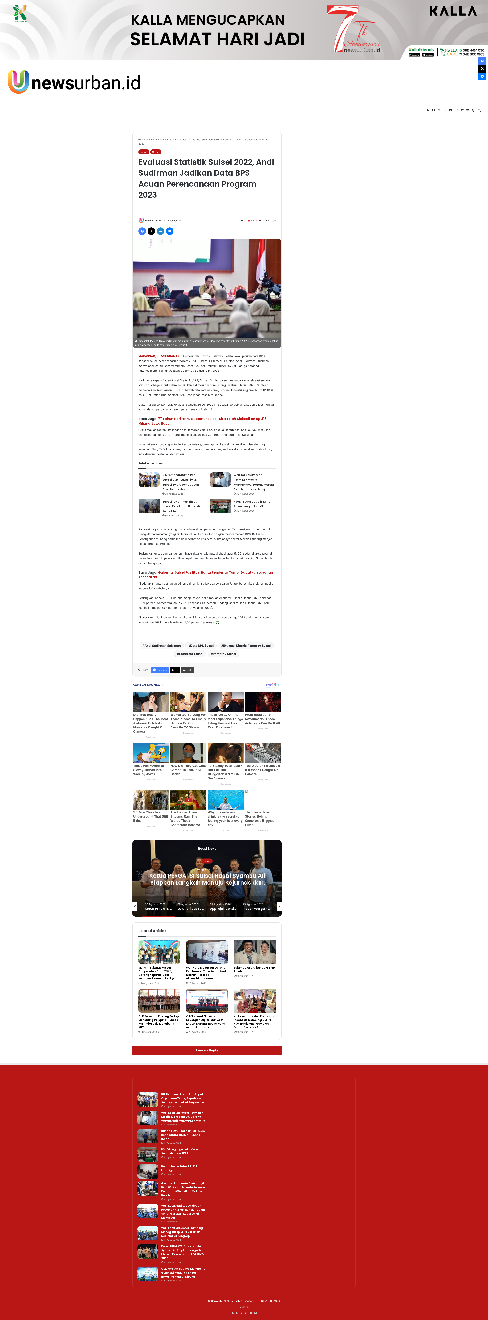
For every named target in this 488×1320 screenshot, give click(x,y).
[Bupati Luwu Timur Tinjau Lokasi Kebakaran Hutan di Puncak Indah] (149, 506)
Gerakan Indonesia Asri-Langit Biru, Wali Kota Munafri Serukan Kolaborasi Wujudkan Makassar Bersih (183, 1189)
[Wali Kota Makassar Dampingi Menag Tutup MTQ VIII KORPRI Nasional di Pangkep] (147, 1233)
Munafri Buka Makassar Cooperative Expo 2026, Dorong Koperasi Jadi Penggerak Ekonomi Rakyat (157, 973)
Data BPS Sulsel (202, 645)
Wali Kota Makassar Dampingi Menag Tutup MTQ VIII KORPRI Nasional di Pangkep (182, 1232)
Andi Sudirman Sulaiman (162, 645)
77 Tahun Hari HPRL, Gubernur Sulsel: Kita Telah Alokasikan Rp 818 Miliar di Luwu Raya (202, 421)
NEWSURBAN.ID (168, 356)
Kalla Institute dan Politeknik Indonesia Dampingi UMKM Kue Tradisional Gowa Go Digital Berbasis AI (254, 1021)
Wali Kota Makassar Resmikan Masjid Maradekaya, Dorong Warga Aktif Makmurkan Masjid (183, 1117)
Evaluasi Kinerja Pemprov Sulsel (247, 645)
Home (144, 139)
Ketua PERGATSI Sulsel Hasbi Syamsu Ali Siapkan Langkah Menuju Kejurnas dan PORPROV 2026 (182, 1252)
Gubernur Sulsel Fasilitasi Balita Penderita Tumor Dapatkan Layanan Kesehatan (205, 574)
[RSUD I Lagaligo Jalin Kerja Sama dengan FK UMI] (220, 506)
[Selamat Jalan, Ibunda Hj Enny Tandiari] (255, 952)
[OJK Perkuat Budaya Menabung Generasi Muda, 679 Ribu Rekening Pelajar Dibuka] (147, 1274)
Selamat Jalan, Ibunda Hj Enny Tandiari (254, 969)
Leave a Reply (207, 1050)
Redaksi (244, 1307)
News (154, 139)
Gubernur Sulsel (191, 654)
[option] (207, 878)
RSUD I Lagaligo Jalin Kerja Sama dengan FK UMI (179, 1151)
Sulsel (155, 151)
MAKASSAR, (147, 356)
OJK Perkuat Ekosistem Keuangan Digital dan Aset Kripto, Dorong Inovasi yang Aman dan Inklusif (205, 1021)
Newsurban (151, 220)
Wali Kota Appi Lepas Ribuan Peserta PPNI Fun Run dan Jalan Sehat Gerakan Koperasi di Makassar (183, 1212)
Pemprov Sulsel (224, 654)
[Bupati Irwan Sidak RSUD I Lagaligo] (147, 1171)
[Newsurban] (73, 82)
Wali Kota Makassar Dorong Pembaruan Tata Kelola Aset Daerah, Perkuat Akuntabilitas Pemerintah (206, 973)
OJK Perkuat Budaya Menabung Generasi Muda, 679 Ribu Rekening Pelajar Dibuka (207, 878)
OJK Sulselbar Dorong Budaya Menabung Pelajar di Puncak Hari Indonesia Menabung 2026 (159, 1021)
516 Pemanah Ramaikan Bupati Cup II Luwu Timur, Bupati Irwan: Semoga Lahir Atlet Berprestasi (183, 1098)
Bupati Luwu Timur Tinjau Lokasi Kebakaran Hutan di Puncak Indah (181, 506)
